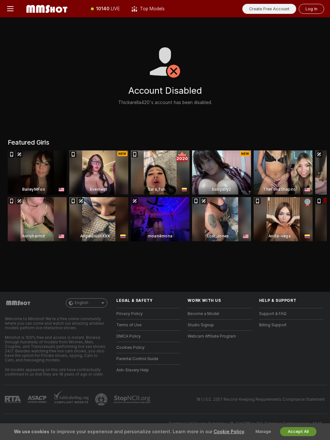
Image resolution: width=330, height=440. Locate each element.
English (81, 303)
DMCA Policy (128, 336)
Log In (311, 8)
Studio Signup (201, 325)
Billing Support (272, 325)
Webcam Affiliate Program (212, 336)
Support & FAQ (272, 313)
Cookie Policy (229, 431)
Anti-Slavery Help (132, 370)
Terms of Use (128, 325)
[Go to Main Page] (53, 8)
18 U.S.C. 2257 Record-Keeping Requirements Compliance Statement (260, 399)
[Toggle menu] (10, 8)
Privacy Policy (129, 313)
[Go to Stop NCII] (133, 399)
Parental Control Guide (137, 359)
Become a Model (203, 313)
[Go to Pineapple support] (102, 399)
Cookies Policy (130, 347)
